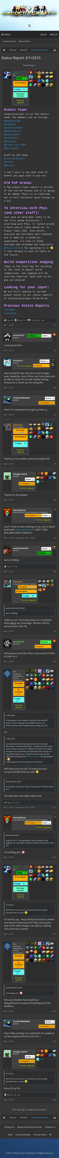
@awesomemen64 (24, 529)
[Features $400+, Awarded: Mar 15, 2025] (47, 433)
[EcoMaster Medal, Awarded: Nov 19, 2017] (44, 581)
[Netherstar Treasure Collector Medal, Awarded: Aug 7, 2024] (31, 675)
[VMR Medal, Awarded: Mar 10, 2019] (51, 424)
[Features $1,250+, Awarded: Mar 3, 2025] (31, 688)
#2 (55, 350)
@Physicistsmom (13, 248)
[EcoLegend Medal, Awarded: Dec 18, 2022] (48, 581)
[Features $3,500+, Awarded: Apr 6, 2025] (52, 688)
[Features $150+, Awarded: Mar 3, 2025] (52, 680)
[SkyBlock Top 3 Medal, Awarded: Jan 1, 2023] (48, 585)
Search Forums (9, 41)
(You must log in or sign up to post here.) (29, 1109)
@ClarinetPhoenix (15, 158)
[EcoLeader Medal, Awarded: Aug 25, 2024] (48, 675)
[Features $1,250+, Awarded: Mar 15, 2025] (43, 437)
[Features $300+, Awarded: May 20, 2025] (43, 81)
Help (10, 1134)
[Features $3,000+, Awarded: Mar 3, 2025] (48, 688)
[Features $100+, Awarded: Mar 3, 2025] (48, 680)
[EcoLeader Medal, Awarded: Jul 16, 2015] (43, 73)
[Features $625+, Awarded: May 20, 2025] (31, 85)
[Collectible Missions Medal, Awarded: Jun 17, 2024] (39, 671)
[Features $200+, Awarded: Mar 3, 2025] (27, 684)
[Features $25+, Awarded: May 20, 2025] (39, 77)
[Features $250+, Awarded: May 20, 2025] (39, 81)
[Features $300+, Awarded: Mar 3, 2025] (35, 684)
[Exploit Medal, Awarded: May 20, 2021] (35, 77)
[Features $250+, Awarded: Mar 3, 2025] (31, 684)
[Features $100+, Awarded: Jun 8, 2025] (38, 478)
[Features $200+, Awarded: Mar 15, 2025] (35, 433)
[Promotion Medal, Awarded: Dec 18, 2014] (54, 510)
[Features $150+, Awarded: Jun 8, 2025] (42, 478)
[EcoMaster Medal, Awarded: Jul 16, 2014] (35, 424)
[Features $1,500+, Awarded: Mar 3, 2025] (35, 688)
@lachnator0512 (13, 128)
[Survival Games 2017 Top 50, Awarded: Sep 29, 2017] (52, 364)
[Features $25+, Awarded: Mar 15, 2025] (39, 429)
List (42, 320)
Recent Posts (24, 41)
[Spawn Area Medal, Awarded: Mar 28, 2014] (39, 73)
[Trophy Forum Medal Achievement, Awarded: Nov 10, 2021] (54, 641)
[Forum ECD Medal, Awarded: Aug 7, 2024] (52, 671)
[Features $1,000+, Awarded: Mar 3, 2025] (27, 688)
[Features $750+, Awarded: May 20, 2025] (35, 85)
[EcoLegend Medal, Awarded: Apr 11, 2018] (51, 73)
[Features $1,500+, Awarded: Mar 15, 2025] (47, 437)
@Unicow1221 (11, 148)
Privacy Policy (39, 1134)
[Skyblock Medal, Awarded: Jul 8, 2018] (31, 77)
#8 (55, 571)
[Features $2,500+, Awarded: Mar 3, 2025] (44, 688)
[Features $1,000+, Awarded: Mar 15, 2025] (39, 437)
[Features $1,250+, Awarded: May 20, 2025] (43, 85)
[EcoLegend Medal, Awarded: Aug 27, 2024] (27, 680)
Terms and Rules (23, 1134)
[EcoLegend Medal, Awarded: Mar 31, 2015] (39, 424)
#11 (54, 807)
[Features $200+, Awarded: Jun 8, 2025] (46, 478)
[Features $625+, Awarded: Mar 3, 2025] (48, 684)
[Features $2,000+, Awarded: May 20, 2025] (51, 85)
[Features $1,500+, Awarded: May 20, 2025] (47, 85)
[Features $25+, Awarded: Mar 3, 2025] (35, 680)
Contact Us (9, 1127)
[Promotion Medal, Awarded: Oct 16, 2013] (35, 429)
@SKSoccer (10, 141)
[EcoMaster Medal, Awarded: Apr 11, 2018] (47, 73)
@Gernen (8, 162)
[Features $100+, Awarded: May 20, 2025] (51, 77)
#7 (55, 538)
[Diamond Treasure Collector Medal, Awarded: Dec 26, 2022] (52, 581)
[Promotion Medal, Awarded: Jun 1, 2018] (35, 73)
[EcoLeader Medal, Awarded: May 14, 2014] (31, 424)
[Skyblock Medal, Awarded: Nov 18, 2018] (47, 424)
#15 (54, 1041)
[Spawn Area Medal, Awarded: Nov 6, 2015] (40, 590)
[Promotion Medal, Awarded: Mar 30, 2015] (31, 671)
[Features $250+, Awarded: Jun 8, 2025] (50, 478)
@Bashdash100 (12, 121)
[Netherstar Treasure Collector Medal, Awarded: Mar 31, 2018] (43, 424)
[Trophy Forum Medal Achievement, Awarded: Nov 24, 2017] (31, 73)
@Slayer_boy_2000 (15, 145)
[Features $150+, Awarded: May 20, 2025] (31, 81)
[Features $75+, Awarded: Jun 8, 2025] (54, 474)
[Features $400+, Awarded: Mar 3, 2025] (39, 684)
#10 (54, 661)
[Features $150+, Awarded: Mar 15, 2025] (31, 433)
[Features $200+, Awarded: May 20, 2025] (35, 81)
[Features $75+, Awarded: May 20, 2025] (47, 77)
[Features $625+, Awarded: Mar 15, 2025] (31, 437)
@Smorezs (9, 165)
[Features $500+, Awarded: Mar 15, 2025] (51, 433)
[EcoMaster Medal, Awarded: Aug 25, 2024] (52, 675)
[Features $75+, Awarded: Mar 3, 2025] (44, 680)
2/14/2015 (10, 313)
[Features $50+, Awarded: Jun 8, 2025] (50, 474)
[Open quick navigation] (54, 50)
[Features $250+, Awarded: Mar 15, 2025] (39, 433)
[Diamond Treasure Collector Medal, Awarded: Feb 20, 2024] (27, 675)
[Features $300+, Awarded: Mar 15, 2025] (43, 433)
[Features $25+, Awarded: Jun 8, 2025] (46, 474)
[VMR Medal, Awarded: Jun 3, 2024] (44, 671)
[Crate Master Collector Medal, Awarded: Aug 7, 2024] (39, 675)
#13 (54, 934)
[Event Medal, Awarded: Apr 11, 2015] (52, 585)
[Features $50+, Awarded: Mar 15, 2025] (43, 429)
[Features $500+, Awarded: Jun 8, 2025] (42, 482)
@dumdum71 (10, 124)
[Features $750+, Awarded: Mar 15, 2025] (35, 437)
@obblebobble (12, 134)
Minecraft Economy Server (29, 1127)
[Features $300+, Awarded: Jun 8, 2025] (54, 478)
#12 (54, 857)
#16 (54, 1100)
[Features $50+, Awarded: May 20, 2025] (43, 77)
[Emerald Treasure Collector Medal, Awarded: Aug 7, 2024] (35, 675)
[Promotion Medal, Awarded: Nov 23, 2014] (38, 474)
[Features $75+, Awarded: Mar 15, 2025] (47, 429)
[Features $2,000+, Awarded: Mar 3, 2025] (39, 688)
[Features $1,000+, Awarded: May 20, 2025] (39, 85)
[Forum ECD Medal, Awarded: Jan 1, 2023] (40, 585)
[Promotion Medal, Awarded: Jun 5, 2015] (52, 360)
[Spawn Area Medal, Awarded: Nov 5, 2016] (31, 429)
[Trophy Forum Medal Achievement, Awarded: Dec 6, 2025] (54, 335)
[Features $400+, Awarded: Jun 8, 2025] (38, 482)
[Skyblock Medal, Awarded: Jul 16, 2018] (48, 671)
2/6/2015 (9, 310)
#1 (55, 325)
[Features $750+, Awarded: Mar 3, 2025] (52, 684)
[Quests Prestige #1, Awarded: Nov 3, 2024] (31, 680)
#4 (55, 414)
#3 (55, 387)
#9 (55, 631)
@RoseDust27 (11, 138)
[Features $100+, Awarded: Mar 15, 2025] (51, 429)
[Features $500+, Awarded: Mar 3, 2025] (44, 684)
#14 (54, 1011)
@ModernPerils (13, 131)
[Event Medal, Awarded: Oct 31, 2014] (54, 548)
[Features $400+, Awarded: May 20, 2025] (47, 81)
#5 (55, 464)
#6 (55, 500)
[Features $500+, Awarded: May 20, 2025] (51, 81)
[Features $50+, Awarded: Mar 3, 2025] (39, 680)
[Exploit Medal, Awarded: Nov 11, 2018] (27, 671)
